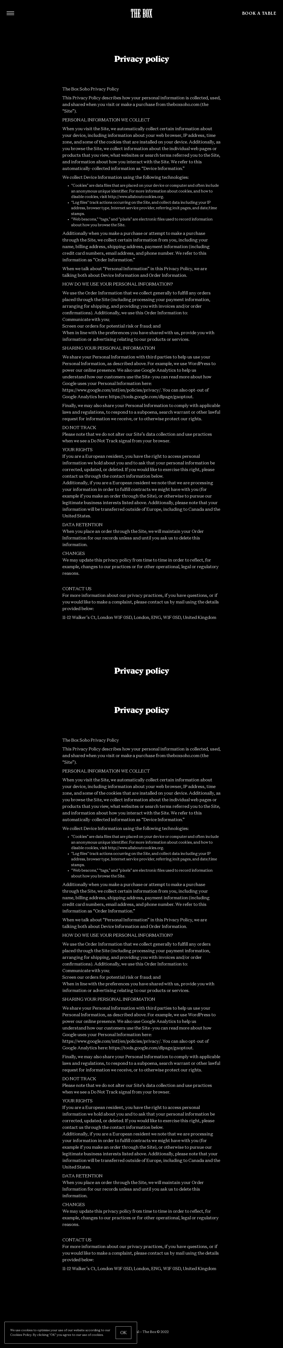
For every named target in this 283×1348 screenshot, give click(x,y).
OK (123, 1333)
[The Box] (141, 13)
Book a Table (259, 13)
